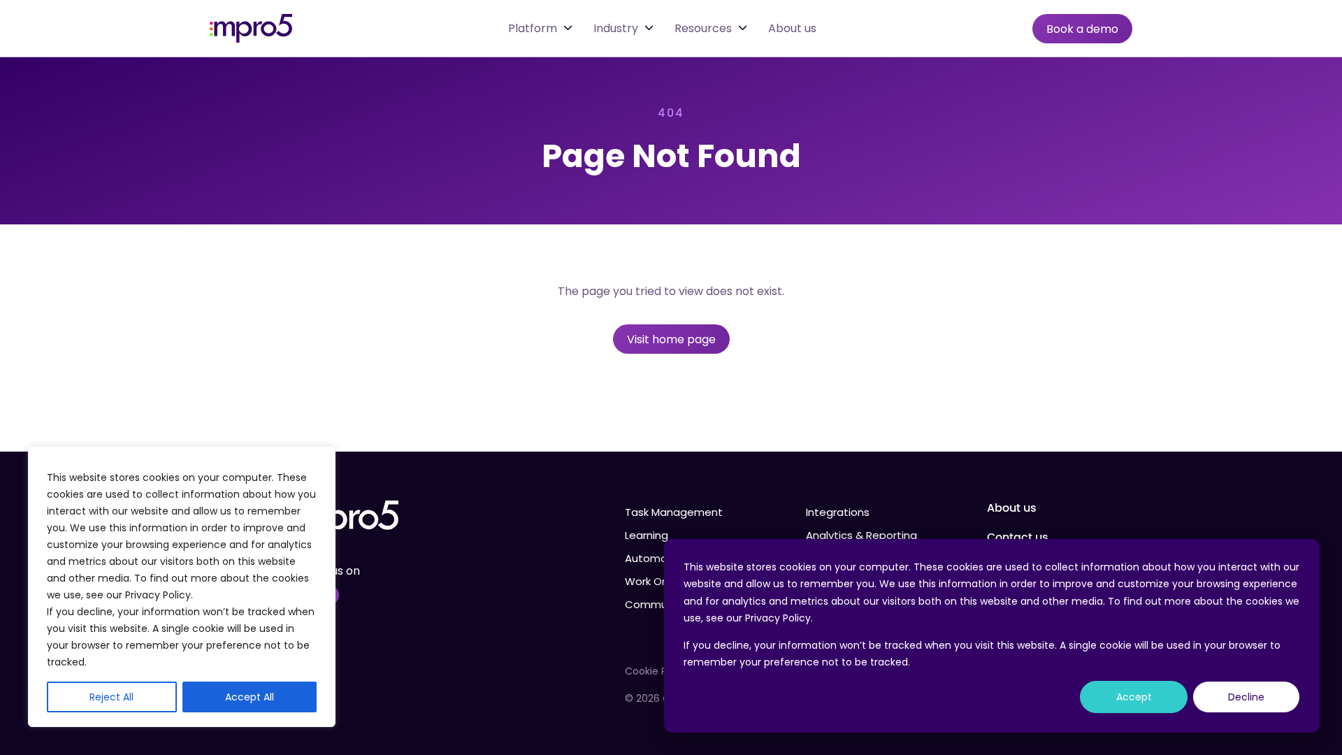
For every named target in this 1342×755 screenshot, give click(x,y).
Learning (646, 535)
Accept (1134, 697)
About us (792, 28)
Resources (703, 28)
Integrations (838, 512)
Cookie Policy (657, 671)
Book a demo (1082, 29)
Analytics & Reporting (861, 535)
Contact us (1017, 537)
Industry (615, 28)
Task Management (674, 512)
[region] (182, 586)
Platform (532, 28)
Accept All (249, 697)
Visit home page (671, 339)
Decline (1246, 697)
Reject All (111, 697)
